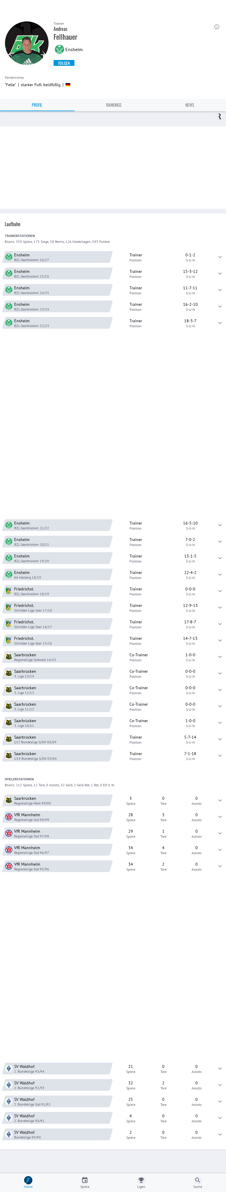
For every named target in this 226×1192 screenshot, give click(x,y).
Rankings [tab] (114, 105)
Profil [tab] (37, 105)
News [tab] (189, 105)
